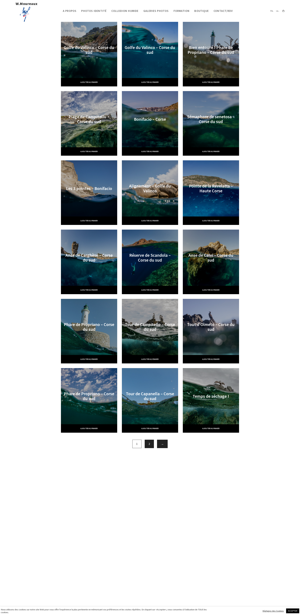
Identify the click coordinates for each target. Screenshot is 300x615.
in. (278, 11)
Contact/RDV (223, 11)
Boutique (201, 11)
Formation (182, 11)
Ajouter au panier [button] (89, 82)
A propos (70, 11)
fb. (272, 11)
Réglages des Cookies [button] (273, 611)
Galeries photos (156, 11)
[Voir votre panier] (283, 11)
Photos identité (94, 11)
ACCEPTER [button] (292, 611)
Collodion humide (124, 11)
